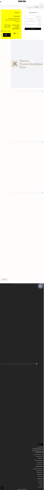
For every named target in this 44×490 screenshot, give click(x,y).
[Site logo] (22, 1)
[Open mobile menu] (43, 2)
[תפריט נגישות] (2, 487)
